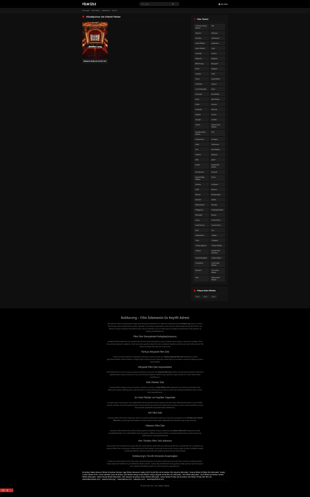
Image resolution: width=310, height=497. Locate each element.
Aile (212, 26)
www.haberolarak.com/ (91, 479)
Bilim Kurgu (199, 63)
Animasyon (215, 38)
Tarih (197, 240)
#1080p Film (206, 472)
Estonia (214, 104)
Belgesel (198, 58)
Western (198, 270)
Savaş (197, 220)
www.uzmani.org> (109, 479)
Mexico (198, 194)
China (197, 79)
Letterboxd (106, 10)
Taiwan (214, 235)
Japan (213, 160)
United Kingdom (201, 258)
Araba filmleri (200, 43)
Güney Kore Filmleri (215, 126)
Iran (196, 149)
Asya (213, 48)
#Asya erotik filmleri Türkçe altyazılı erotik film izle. (154, 474)
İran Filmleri (215, 149)
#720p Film (201, 477)
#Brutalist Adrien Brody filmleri (100, 477)
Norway (214, 205)
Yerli (196, 277)
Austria (214, 53)
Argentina (215, 43)
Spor (197, 230)
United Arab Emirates (215, 251)
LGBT (197, 189)
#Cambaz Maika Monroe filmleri (95, 472)
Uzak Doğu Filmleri (215, 264)
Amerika (198, 38)
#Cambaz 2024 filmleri (125, 474)
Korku (213, 177)
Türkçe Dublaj (216, 245)
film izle (209, 477)
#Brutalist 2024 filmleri (200, 474)
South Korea (199, 225)
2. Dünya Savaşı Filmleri (201, 27)
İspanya (214, 154)
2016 (197, 297)
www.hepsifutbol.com (155, 479)
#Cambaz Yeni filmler (188, 477)
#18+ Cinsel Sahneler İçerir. (105, 474)
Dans (213, 89)
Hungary (214, 139)
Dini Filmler (215, 94)
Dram (197, 99)
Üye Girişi (224, 4)
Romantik (198, 215)
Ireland (198, 154)
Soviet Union (216, 225)
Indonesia (215, 144)
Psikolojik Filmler (217, 210)
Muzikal (198, 200)
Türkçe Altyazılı (200, 245)
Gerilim (214, 119)
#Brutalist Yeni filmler (182, 474)
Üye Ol (114, 10)
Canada (198, 74)
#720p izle (175, 477)
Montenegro (216, 194)
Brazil (197, 69)
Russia (213, 215)
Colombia (198, 84)
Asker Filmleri (200, 48)
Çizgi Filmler (215, 79)
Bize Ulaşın (96, 10)
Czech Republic (200, 89)
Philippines (199, 210)
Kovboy (198, 184)
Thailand (214, 240)
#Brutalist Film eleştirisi (123, 477)
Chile (213, 74)
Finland (198, 114)
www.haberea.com (124, 479)
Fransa (213, 114)
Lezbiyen (214, 184)
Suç (212, 230)
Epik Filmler (215, 99)
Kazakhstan (199, 172)
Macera (214, 189)
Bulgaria (214, 69)
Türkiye (198, 250)
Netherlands (199, 205)
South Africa (215, 220)
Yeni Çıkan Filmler (215, 271)
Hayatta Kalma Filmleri (200, 133)
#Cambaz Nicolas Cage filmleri (120, 472)
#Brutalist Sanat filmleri (161, 477)
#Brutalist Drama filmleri (191, 472)
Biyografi (214, 63)
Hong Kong (199, 139)
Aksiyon (198, 33)
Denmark (198, 94)
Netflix (213, 200)
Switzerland (199, 235)
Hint (212, 132)
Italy (196, 160)
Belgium (214, 58)
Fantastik (198, 109)
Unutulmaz (199, 263)
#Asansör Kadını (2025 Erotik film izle (147, 472)
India (197, 144)
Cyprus (214, 84)
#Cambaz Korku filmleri (142, 477)
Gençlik (198, 119)
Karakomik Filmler (215, 166)
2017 (205, 297)
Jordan (197, 165)
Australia (198, 53)
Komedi (214, 172)
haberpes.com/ (139, 479)
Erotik (197, 104)
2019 (213, 297)
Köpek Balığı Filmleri (199, 178)
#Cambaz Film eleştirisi (171, 472)
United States (216, 258)
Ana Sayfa (86, 10)
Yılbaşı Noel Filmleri (215, 278)
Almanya (214, 33)
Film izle (89, 4)
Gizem (197, 125)
